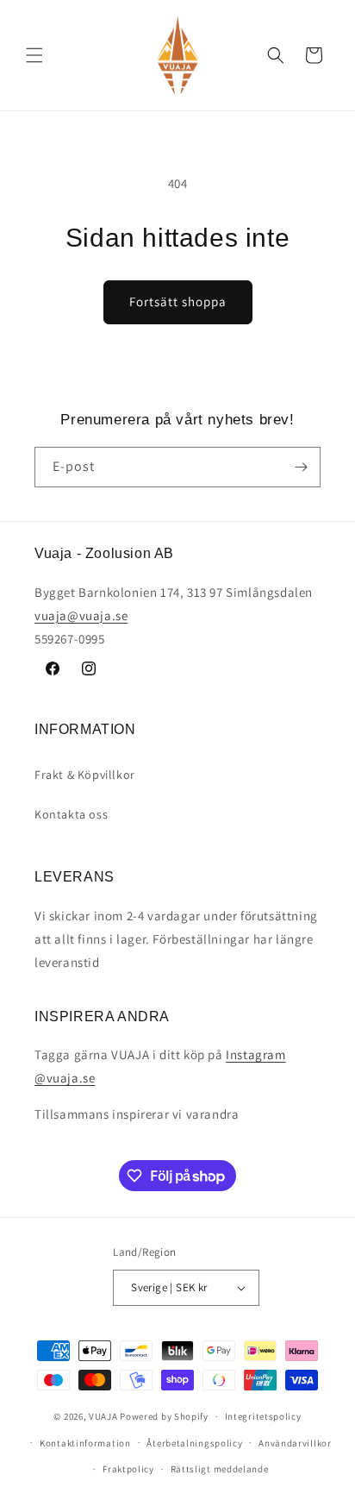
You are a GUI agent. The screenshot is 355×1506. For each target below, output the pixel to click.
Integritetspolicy (263, 1416)
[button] (34, 55)
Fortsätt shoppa (178, 301)
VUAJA (103, 1416)
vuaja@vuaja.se (81, 615)
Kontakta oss (71, 814)
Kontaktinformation (85, 1443)
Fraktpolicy (128, 1469)
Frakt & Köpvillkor (84, 774)
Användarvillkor (295, 1443)
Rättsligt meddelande (220, 1469)
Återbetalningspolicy (194, 1443)
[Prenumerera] (301, 467)
